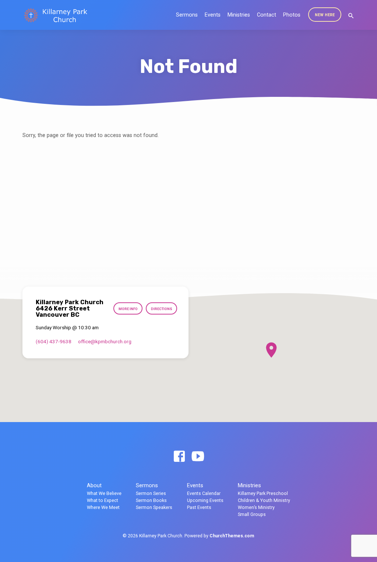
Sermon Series (151, 493)
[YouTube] (197, 457)
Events (213, 15)
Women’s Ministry (256, 507)
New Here (325, 15)
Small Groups (252, 514)
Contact (266, 15)
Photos (291, 15)
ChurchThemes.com (231, 535)
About (94, 485)
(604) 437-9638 (53, 341)
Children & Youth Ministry (264, 500)
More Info (128, 309)
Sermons (187, 15)
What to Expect (102, 500)
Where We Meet (103, 507)
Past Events (199, 507)
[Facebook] (179, 457)
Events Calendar (204, 493)
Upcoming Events (205, 500)
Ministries (239, 15)
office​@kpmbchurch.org (104, 341)
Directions (161, 309)
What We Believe (104, 493)
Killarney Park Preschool (263, 493)
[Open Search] (351, 16)
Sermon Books (151, 500)
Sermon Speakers (154, 507)
